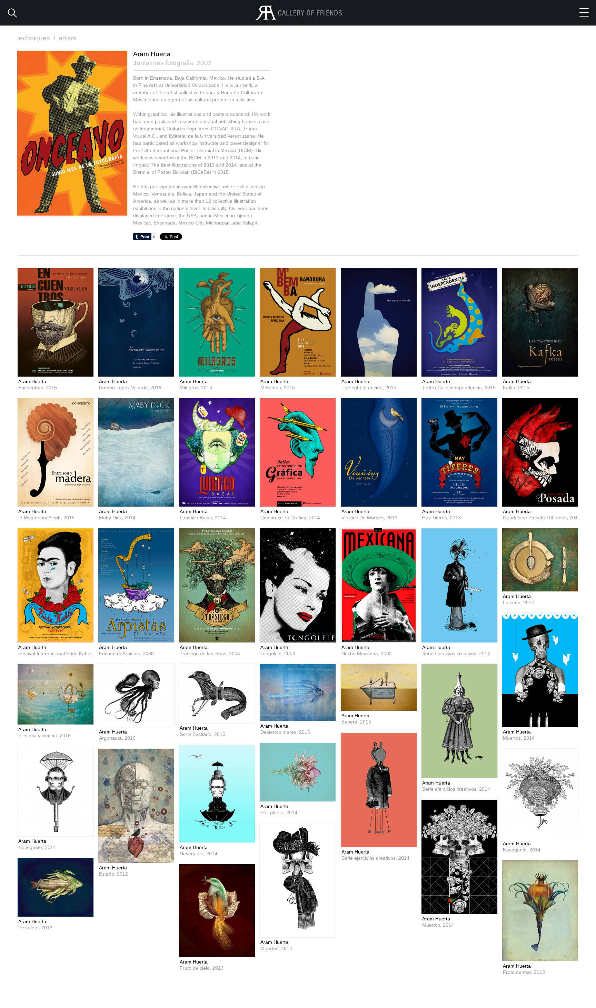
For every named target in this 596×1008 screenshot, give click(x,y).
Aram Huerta (32, 381)
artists (67, 38)
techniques (36, 38)
